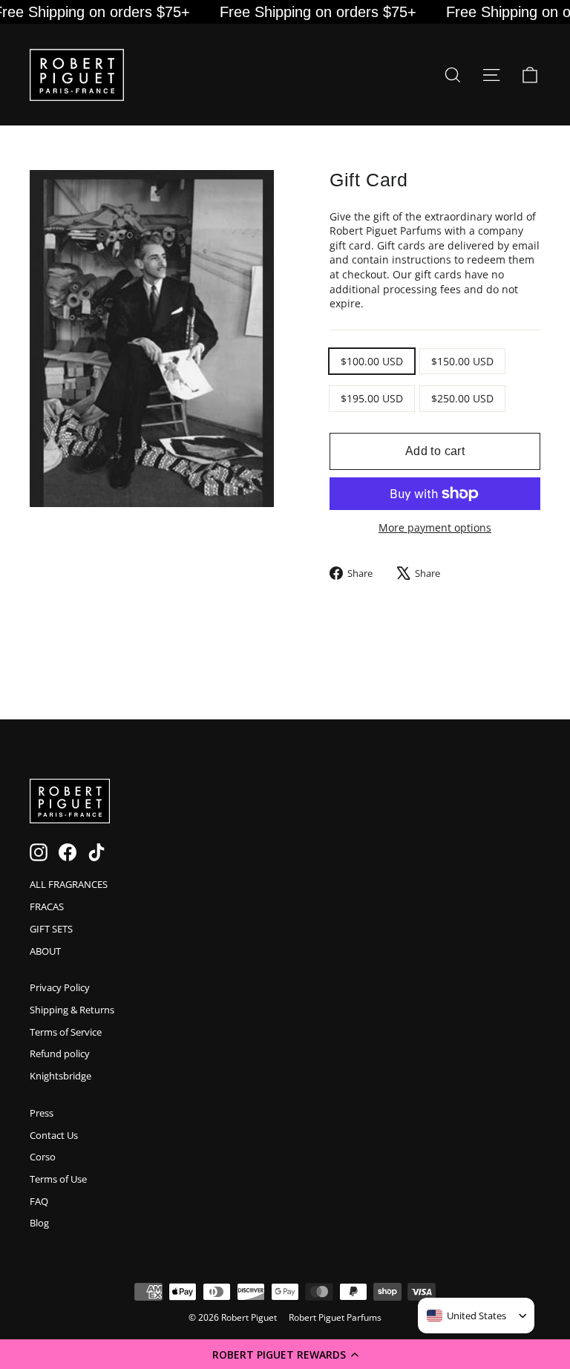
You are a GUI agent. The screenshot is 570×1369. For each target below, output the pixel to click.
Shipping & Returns (72, 1009)
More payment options (435, 527)
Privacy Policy (60, 987)
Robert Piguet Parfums (335, 1317)
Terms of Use (58, 1179)
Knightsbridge (60, 1075)
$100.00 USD (372, 361)
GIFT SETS (51, 928)
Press (41, 1113)
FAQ (39, 1201)
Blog (39, 1222)
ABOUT (45, 951)
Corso (43, 1156)
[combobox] (466, 1315)
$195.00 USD (372, 398)
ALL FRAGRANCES (69, 884)
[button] (285, 1354)
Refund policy (60, 1053)
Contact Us (54, 1135)
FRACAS (47, 906)
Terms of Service (66, 1032)
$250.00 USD (462, 398)
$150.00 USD (462, 361)
